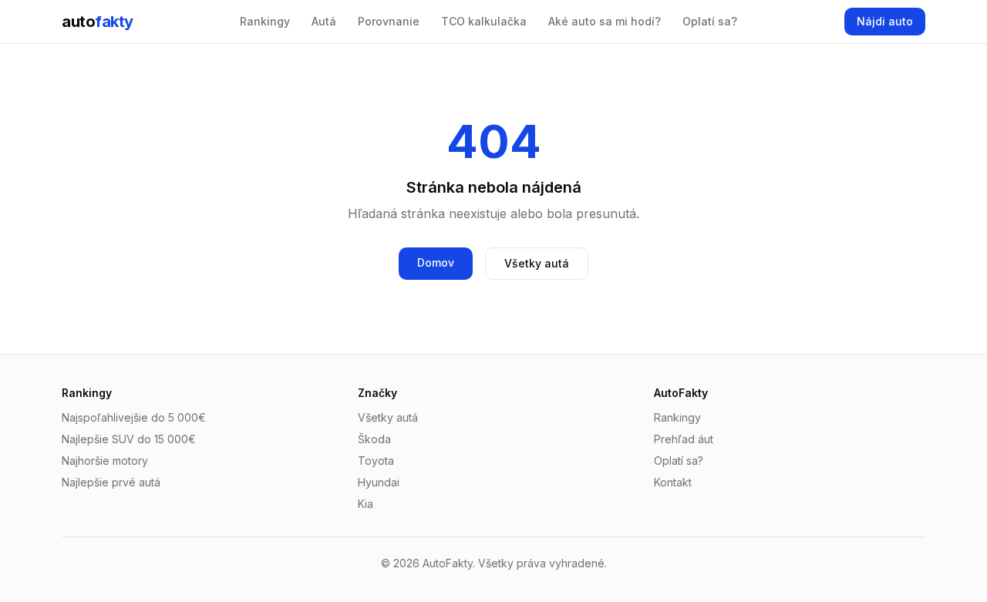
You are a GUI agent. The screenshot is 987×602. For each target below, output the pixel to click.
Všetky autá (536, 263)
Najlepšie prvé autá (111, 482)
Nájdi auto (885, 21)
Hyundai (378, 482)
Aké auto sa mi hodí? (604, 21)
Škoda (374, 439)
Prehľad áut (683, 439)
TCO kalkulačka (484, 21)
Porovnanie (388, 21)
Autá (324, 21)
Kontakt (673, 482)
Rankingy (265, 21)
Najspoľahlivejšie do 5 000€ (134, 417)
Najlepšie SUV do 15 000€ (129, 439)
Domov (435, 262)
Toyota (376, 460)
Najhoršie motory (105, 460)
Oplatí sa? (709, 21)
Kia (365, 503)
